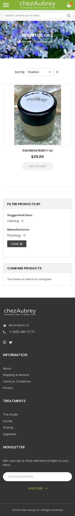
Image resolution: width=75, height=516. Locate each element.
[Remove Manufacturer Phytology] (24, 235)
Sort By (20, 72)
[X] (10, 342)
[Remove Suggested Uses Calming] (22, 221)
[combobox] (37, 15)
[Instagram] (4, 342)
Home (26, 42)
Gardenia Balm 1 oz (37, 150)
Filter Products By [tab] (23, 204)
